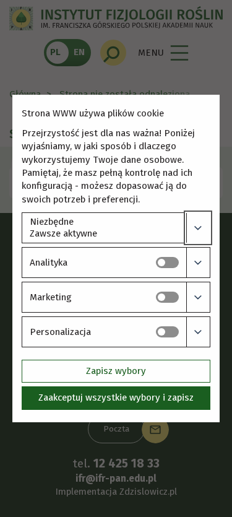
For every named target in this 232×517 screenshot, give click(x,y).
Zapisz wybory (116, 370)
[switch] (167, 262)
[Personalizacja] (198, 332)
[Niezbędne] (198, 228)
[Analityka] (198, 262)
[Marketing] (198, 297)
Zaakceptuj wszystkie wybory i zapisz (116, 397)
